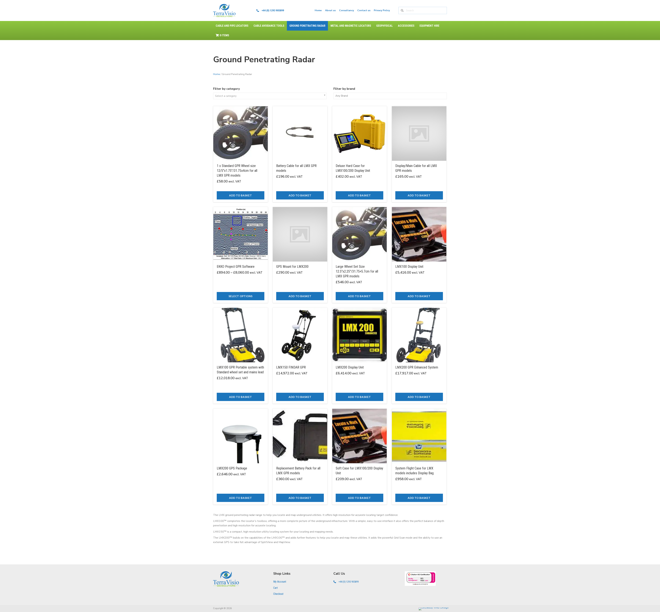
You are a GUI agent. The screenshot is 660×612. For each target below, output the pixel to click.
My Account (279, 581)
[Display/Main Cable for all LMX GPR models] (419, 154)
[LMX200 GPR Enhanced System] (419, 356)
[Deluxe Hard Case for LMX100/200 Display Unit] (359, 154)
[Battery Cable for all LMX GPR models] (300, 154)
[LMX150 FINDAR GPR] (300, 356)
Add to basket (240, 195)
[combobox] (270, 96)
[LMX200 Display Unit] (359, 356)
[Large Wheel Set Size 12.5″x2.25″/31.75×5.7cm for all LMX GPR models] (359, 255)
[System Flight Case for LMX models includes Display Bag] (419, 457)
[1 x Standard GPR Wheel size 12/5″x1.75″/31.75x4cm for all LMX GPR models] (240, 154)
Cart (275, 587)
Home (216, 74)
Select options (240, 296)
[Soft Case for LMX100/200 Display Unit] (359, 457)
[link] (318, 10)
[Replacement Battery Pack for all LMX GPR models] (300, 457)
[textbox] (270, 96)
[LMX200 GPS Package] (240, 457)
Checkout (278, 593)
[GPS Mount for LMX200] (300, 255)
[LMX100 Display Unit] (419, 255)
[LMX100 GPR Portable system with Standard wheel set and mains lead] (240, 356)
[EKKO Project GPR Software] (240, 255)
